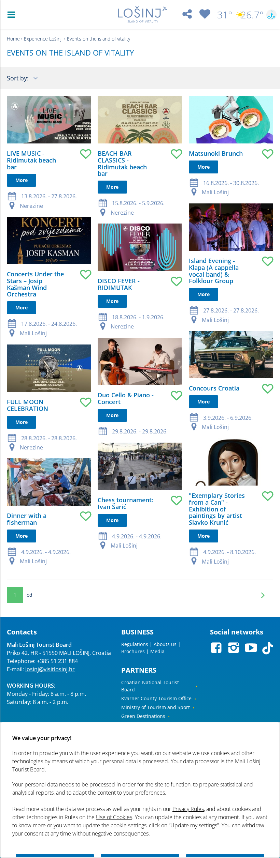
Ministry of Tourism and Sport (155, 707)
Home (13, 38)
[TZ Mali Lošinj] (142, 14)
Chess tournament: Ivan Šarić (125, 503)
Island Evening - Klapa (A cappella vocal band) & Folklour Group (214, 271)
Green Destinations (143, 716)
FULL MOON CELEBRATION (27, 405)
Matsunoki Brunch (216, 153)
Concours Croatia (214, 388)
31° (224, 15)
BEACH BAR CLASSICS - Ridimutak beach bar (122, 163)
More (21, 180)
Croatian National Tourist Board (150, 686)
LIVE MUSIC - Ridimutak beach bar (31, 160)
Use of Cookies (114, 817)
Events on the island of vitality (98, 38)
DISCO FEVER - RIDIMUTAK (119, 284)
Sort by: (18, 78)
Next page (263, 595)
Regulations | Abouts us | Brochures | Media (151, 648)
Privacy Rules (188, 809)
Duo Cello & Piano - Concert (126, 398)
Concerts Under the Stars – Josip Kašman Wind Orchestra (35, 284)
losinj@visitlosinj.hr (50, 669)
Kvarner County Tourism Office (156, 698)
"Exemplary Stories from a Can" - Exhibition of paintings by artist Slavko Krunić (217, 508)
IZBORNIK (13, 14)
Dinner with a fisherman (26, 518)
